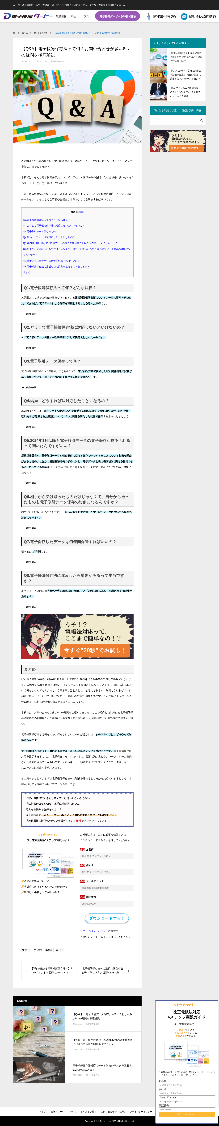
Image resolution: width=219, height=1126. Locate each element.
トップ (42, 1111)
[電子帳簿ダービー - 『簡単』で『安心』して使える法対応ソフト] (28, 16)
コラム (85, 16)
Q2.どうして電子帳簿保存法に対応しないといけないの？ (54, 225)
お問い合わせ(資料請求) (202, 16)
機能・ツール (57, 1111)
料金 (73, 16)
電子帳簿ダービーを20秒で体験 (118, 16)
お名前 (90, 849)
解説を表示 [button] (31, 314)
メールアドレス (95, 881)
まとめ (26, 272)
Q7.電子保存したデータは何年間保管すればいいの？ (51, 260)
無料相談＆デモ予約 (164, 16)
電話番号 (91, 897)
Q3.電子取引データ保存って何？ (40, 231)
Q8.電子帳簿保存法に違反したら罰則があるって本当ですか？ (56, 266)
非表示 (80, 212)
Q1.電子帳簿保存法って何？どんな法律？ (45, 219)
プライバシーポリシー (95, 931)
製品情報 (61, 16)
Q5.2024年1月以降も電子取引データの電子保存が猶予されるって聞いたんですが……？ (70, 243)
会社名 (90, 865)
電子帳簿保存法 (57, 61)
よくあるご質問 (88, 1111)
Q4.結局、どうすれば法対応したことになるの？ (49, 237)
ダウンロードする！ (107, 918)
